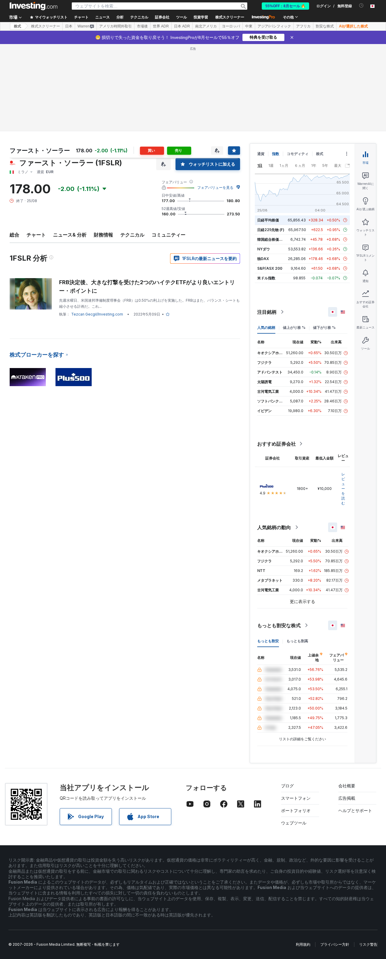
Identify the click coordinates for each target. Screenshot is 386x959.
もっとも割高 (297, 641)
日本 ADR (182, 26)
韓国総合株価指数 (271, 239)
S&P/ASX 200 (269, 268)
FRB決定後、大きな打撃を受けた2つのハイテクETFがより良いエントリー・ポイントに (147, 286)
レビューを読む (343, 488)
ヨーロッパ (231, 26)
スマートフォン (296, 798)
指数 (275, 153)
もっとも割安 (268, 641)
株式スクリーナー (229, 17)
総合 (14, 235)
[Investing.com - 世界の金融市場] (33, 6)
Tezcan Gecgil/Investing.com (97, 314)
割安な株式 (325, 26)
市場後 (142, 26)
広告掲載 (346, 798)
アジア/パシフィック (274, 26)
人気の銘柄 (266, 327)
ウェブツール (293, 822)
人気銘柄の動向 (274, 527)
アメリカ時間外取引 (115, 26)
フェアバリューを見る (215, 187)
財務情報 (103, 235)
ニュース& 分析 (70, 235)
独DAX (263, 258)
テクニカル (132, 235)
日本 (68, 26)
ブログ (287, 785)
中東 (248, 26)
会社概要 (346, 785)
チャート (36, 235)
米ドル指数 (266, 278)
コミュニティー (168, 235)
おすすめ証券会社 (276, 444)
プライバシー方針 (334, 944)
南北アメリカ (206, 26)
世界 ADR (161, 26)
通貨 (260, 153)
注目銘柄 (267, 312)
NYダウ (263, 249)
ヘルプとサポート (355, 810)
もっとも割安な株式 (279, 625)
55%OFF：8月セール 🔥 (285, 6)
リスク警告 (368, 944)
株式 (17, 26)
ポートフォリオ (296, 810)
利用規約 (303, 944)
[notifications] (361, 5)
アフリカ (303, 26)
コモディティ (297, 153)
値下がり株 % (324, 327)
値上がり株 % (294, 327)
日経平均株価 (268, 220)
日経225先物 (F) (270, 229)
